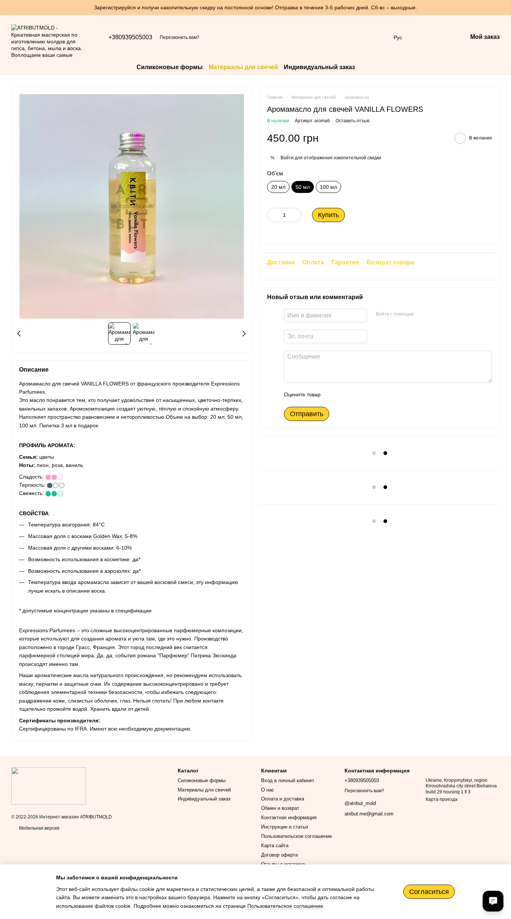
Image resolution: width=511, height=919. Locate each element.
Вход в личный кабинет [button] (287, 780)
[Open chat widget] (493, 901)
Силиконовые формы (170, 67)
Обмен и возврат (280, 808)
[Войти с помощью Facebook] (421, 314)
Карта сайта (274, 845)
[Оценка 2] (345, 394)
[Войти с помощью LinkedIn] (445, 314)
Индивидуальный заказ (319, 67)
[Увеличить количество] (296, 215)
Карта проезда (442, 799)
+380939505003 (130, 37)
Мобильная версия (38, 828)
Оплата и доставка (282, 799)
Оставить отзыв (352, 120)
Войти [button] (287, 157)
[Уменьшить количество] (272, 215)
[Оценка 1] (333, 394)
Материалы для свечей (243, 67)
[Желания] (422, 37)
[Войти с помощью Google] (433, 314)
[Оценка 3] (357, 394)
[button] (505, 7)
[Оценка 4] (369, 394)
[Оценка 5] (381, 394)
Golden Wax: (108, 536)
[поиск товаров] (368, 67)
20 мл (278, 187)
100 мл (328, 187)
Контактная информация (288, 817)
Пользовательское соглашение (296, 836)
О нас (267, 790)
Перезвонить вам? (179, 37)
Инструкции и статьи (284, 827)
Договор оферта (279, 855)
